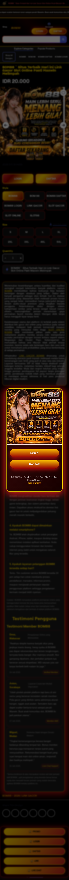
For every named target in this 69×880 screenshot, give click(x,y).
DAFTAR (34, 464)
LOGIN (34, 453)
